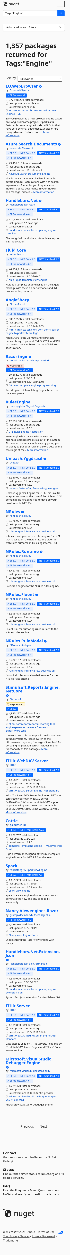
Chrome (33, 110)
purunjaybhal (18, 406)
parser (55, 329)
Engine (10, 113)
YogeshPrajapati (35, 406)
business (46, 531)
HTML (17, 113)
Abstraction (36, 431)
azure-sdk (16, 148)
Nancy (12, 935)
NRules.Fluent (20, 594)
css (24, 329)
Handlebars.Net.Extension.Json (33, 953)
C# (10, 385)
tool (52, 724)
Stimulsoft (16, 699)
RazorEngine (18, 356)
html (11, 329)
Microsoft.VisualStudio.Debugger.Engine (29, 1060)
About (31, 1232)
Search (23, 173)
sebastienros (17, 254)
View (19, 935)
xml (35, 329)
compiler (11, 233)
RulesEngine (18, 402)
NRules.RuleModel (24, 641)
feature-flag (25, 488)
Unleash (14, 462)
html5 (18, 329)
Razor (35, 935)
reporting (43, 724)
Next (43, 1126)
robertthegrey (18, 869)
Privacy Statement (43, 1236)
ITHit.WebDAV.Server (27, 761)
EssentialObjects (19, 90)
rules (12, 531)
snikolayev (25, 515)
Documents (34, 173)
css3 (29, 329)
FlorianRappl (17, 304)
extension (11, 992)
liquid (18, 279)
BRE (11, 431)
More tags (32, 333)
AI (17, 173)
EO (10, 110)
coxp (36, 360)
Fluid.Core (16, 250)
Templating (26, 845)
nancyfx (29, 915)
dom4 (47, 329)
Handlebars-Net (19, 204)
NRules (13, 511)
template (27, 279)
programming (47, 385)
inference (29, 531)
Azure (12, 173)
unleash (13, 488)
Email (9, 849)
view (36, 279)
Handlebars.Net (22, 200)
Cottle (12, 821)
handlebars (15, 230)
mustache (28, 230)
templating (41, 230)
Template (14, 845)
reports (33, 724)
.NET (45, 790)
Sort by (11, 78)
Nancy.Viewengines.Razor (32, 910)
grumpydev (17, 915)
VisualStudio (28, 1096)
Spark (11, 866)
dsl (53, 531)
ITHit (12, 765)
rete (38, 531)
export (9, 730)
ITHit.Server (18, 1006)
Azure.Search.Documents (31, 144)
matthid (44, 360)
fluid (11, 279)
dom (40, 329)
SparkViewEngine (37, 869)
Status (8, 1169)
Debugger (42, 1096)
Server (29, 790)
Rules (17, 431)
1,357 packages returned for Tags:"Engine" (31, 54)
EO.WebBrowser (22, 86)
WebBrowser (20, 110)
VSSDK (9, 1099)
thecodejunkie (42, 915)
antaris (14, 360)
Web (54, 110)
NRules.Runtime (22, 551)
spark (12, 890)
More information (43, 192)
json (20, 992)
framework (43, 727)
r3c (24, 824)
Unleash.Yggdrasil (24, 458)
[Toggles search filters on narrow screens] (61, 27)
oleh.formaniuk (38, 963)
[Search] (61, 13)
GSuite (30, 1035)
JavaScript (56, 845)
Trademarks (11, 1240)
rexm (32, 204)
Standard (54, 790)
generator (20, 727)
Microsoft (27, 148)
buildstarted (26, 360)
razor (16, 385)
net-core (31, 727)
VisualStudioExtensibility (36, 1070)
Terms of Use (46, 1232)
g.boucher (16, 824)
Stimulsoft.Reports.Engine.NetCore (33, 689)
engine (52, 230)
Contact (9, 1153)
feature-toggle (41, 488)
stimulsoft (15, 724)
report (25, 724)
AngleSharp (17, 300)
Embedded (45, 110)
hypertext (19, 333)
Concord (19, 1099)
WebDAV (20, 790)
